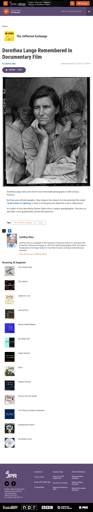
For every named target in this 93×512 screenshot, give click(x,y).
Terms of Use (39, 477)
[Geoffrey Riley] (12, 240)
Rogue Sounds (24, 353)
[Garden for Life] (9, 299)
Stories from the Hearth (27, 396)
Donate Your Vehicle (60, 483)
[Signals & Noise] (9, 385)
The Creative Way (25, 267)
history (40, 223)
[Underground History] (9, 428)
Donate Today (58, 472)
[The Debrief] (9, 285)
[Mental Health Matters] (9, 328)
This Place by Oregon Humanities (31, 410)
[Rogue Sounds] (9, 357)
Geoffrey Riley (10, 64)
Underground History (26, 425)
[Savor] (9, 371)
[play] (6, 11)
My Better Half (24, 339)
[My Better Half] (9, 342)
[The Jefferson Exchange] (9, 36)
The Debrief (23, 281)
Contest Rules (39, 487)
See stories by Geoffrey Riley (32, 254)
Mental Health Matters (27, 324)
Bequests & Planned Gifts (60, 488)
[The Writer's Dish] (9, 443)
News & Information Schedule (79, 489)
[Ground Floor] (9, 314)
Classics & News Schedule (77, 477)
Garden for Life (24, 296)
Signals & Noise (24, 382)
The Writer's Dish (25, 439)
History (5, 26)
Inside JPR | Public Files (42, 482)
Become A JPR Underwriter (58, 477)
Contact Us (38, 472)
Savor (20, 367)
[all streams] (89, 11)
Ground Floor (23, 310)
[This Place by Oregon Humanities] (9, 414)
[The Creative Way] (9, 271)
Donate (83, 3)
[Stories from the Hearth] (9, 400)
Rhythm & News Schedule (77, 483)
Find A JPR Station (78, 472)
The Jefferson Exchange (31, 36)
